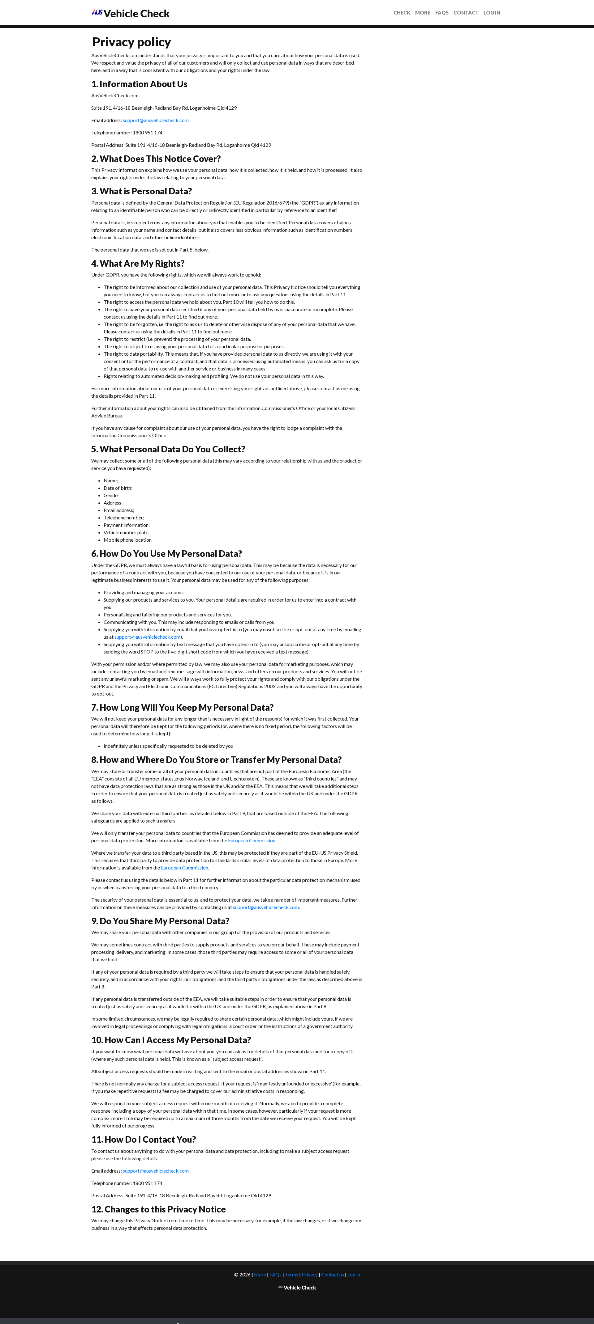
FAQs (442, 12)
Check (402, 12)
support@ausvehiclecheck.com (156, 120)
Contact (466, 12)
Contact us (332, 1274)
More (422, 12)
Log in (492, 12)
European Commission (251, 840)
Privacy (310, 1274)
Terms (291, 1274)
